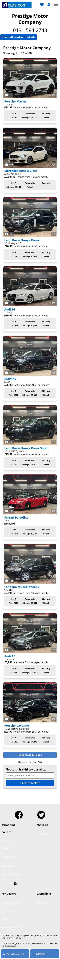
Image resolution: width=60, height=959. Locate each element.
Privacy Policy (9, 856)
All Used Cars (43, 911)
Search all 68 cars (30, 755)
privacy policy (15, 937)
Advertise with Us (11, 902)
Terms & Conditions (12, 927)
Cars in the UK (44, 902)
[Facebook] (19, 813)
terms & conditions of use (45, 935)
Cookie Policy (8, 865)
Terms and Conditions (7, 845)
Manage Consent (11, 874)
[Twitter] (41, 813)
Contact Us (42, 834)
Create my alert (30, 783)
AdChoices (7, 883)
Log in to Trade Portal (10, 915)
